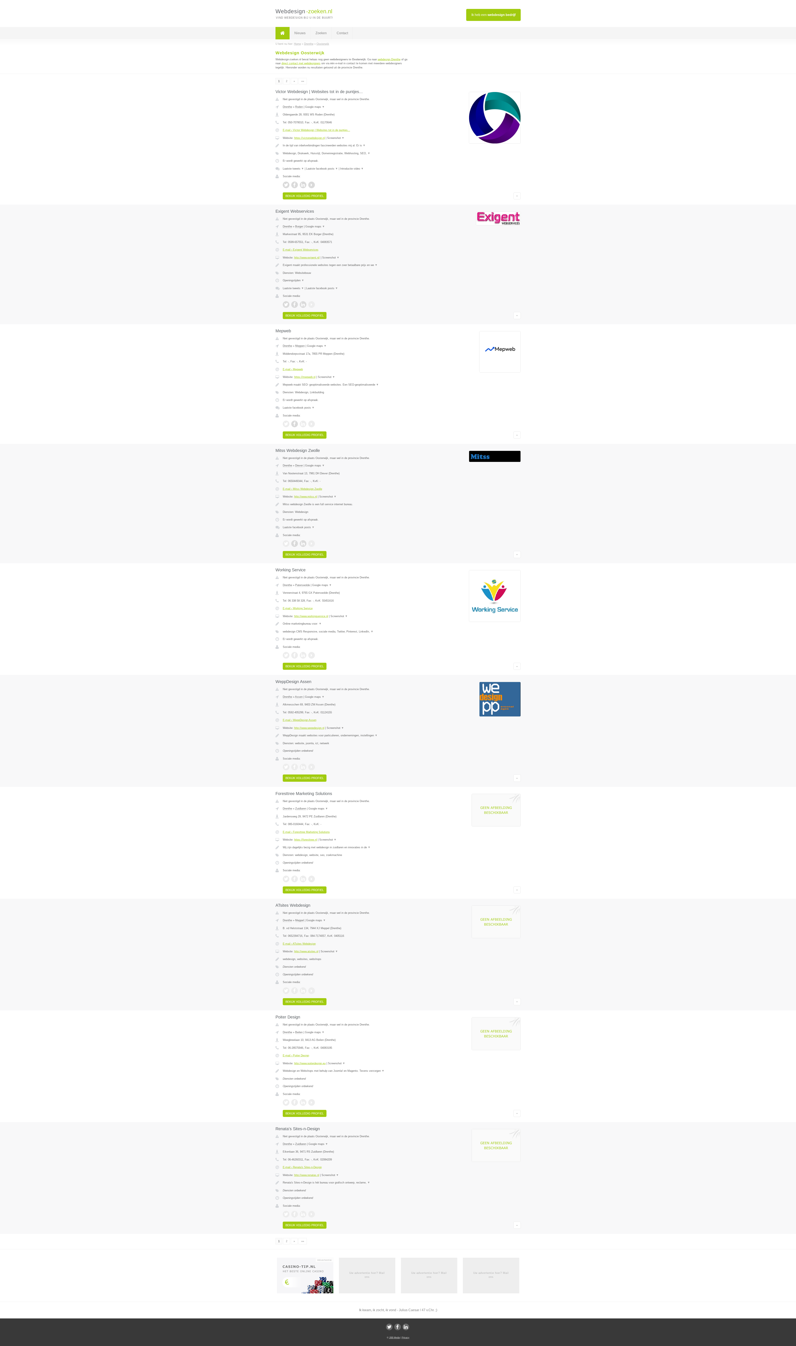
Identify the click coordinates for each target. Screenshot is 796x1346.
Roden (299, 106)
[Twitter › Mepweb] (286, 424)
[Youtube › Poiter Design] (311, 1102)
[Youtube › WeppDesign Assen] (311, 767)
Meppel (299, 920)
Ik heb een (493, 15)
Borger (299, 226)
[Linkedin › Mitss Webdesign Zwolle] (303, 543)
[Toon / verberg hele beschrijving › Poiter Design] (346, 1071)
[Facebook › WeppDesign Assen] (294, 767)
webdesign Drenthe (389, 59)
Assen (299, 696)
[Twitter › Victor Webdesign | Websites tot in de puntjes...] (286, 185)
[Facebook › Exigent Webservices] (294, 304)
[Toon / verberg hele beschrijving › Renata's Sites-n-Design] (346, 1183)
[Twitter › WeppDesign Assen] (286, 767)
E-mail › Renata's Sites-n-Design (302, 1167)
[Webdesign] (282, 33)
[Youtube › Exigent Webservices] (311, 304)
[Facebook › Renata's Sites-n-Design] (294, 1214)
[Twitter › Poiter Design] (286, 1102)
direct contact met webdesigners (301, 63)
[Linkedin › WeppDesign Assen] (303, 767)
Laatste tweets (293, 168)
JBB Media (394, 1337)
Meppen (300, 345)
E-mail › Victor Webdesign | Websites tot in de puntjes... (316, 130)
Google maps (315, 106)
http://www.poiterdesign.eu (310, 1063)
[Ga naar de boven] (517, 195)
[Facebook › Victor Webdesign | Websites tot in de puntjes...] (294, 185)
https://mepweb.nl (304, 377)
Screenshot (335, 138)
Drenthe (287, 106)
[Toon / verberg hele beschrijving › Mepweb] (346, 385)
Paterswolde (302, 585)
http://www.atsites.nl (306, 951)
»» (302, 81)
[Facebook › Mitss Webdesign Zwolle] (294, 543)
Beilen (299, 1032)
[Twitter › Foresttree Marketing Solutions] (286, 879)
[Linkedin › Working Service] (303, 655)
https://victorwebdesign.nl (309, 138)
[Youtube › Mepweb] (311, 424)
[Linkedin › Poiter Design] (303, 1102)
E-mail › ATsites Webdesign (299, 943)
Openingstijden (293, 280)
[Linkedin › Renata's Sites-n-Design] (303, 1214)
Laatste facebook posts (322, 168)
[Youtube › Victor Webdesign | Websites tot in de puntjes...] (311, 185)
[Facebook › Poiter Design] (294, 1102)
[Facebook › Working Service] (294, 655)
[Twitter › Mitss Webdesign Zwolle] (286, 543)
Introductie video (352, 168)
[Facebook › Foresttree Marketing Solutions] (294, 879)
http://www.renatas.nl (306, 1175)
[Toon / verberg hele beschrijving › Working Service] (346, 624)
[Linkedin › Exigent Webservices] (303, 304)
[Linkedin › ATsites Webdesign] (303, 990)
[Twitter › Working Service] (286, 655)
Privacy (405, 1337)
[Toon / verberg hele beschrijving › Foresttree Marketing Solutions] (346, 847)
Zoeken (321, 33)
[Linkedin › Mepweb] (303, 424)
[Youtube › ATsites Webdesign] (311, 990)
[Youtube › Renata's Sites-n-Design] (311, 1214)
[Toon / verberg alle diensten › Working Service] (346, 632)
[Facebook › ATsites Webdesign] (294, 990)
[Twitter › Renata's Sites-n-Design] (286, 1214)
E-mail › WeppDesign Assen (299, 720)
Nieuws (300, 33)
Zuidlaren (300, 808)
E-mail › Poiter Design (296, 1055)
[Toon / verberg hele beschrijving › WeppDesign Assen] (346, 735)
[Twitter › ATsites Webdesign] (286, 990)
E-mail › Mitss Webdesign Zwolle (302, 488)
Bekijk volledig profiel (304, 196)
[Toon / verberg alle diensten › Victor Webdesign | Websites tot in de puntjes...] (346, 153)
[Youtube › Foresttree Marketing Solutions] (311, 879)
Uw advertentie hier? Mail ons (367, 1274)
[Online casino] (308, 1277)
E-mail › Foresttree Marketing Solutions (306, 832)
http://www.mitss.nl (305, 496)
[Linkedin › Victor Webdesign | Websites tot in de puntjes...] (303, 185)
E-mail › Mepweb (293, 369)
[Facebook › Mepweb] (294, 424)
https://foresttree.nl (305, 839)
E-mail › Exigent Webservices (300, 249)
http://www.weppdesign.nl (309, 727)
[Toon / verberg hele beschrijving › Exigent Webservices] (346, 265)
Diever (299, 465)
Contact (342, 33)
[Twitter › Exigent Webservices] (286, 304)
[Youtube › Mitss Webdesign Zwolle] (311, 543)
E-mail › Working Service (298, 608)
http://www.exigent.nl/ (307, 257)
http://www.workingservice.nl (311, 616)
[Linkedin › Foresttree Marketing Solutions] (303, 879)
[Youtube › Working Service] (311, 655)
